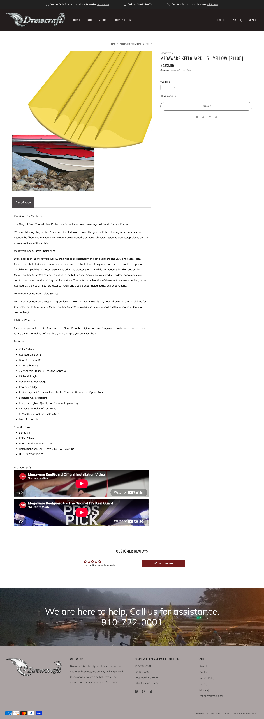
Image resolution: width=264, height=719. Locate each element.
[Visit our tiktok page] (151, 691)
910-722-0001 (143, 666)
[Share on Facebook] (197, 117)
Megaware (167, 53)
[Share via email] (216, 117)
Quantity (165, 81)
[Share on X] (203, 117)
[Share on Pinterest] (209, 117)
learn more (103, 4)
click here (212, 4)
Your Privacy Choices (211, 695)
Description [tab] (23, 202)
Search (254, 20)
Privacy (203, 684)
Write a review (163, 563)
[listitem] (77, 4)
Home (76, 20)
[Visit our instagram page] (143, 691)
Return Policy (207, 678)
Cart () (236, 20)
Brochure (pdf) (22, 467)
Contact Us (123, 20)
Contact (204, 672)
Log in (221, 20)
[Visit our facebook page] (136, 691)
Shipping (164, 70)
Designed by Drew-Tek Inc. (209, 713)
